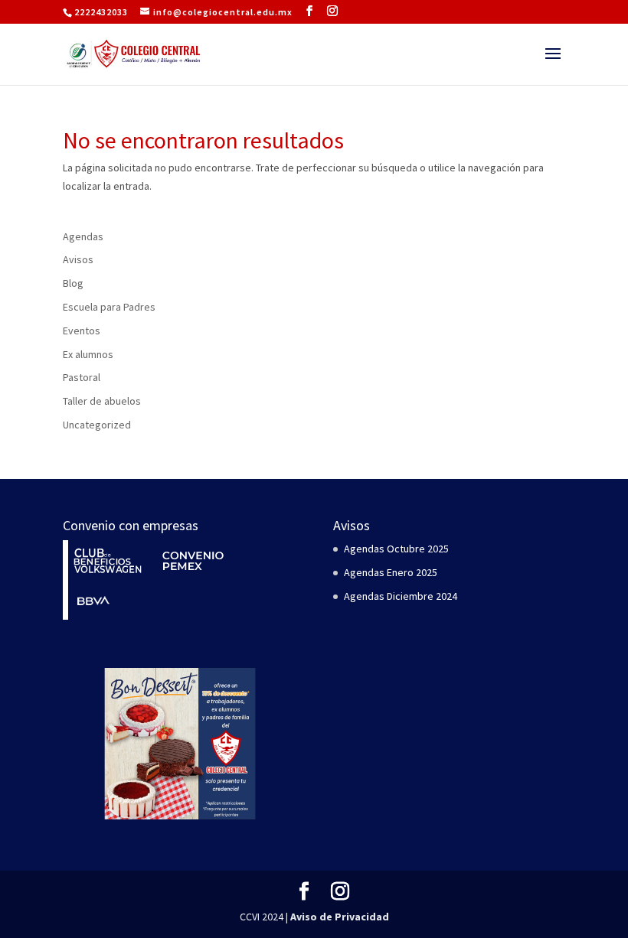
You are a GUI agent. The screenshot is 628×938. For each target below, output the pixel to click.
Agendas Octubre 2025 (396, 548)
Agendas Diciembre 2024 (400, 596)
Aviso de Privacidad (339, 916)
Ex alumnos (88, 354)
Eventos (81, 330)
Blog (73, 283)
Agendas (83, 236)
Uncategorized (97, 425)
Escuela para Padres (109, 307)
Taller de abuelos (102, 401)
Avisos (78, 259)
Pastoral (81, 377)
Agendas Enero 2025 (390, 572)
